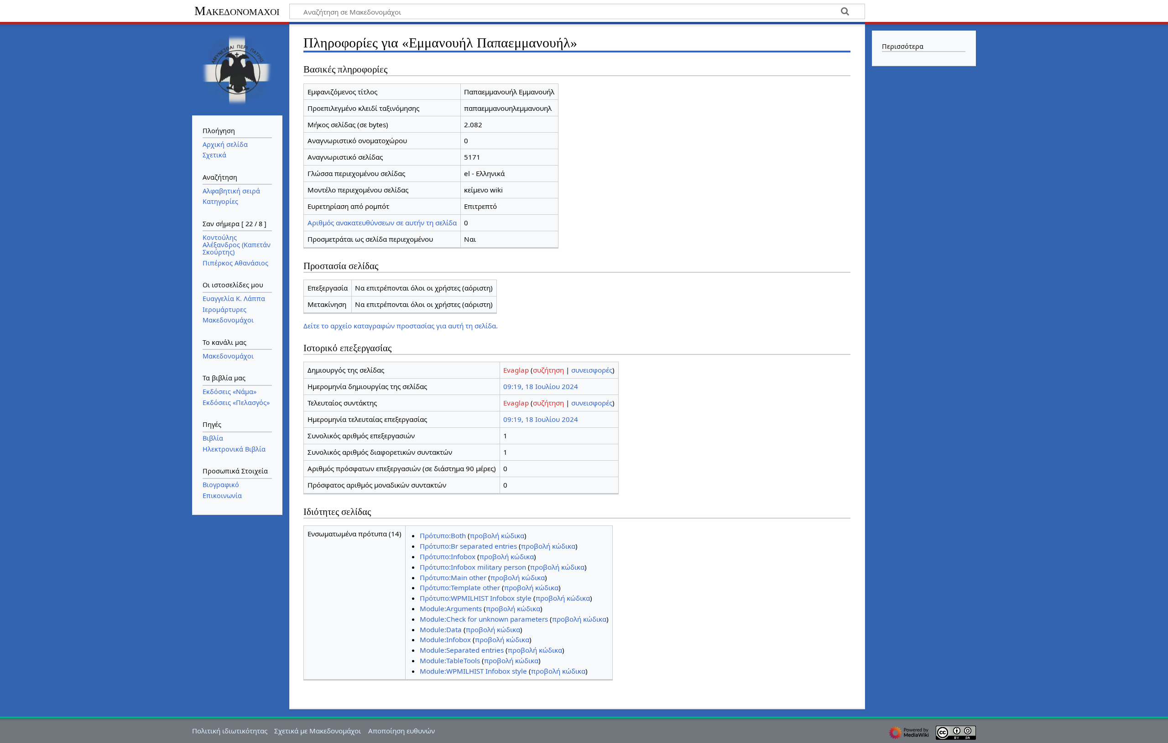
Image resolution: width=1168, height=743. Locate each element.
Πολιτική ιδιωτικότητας (229, 730)
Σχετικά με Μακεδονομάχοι (317, 730)
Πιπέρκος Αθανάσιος (235, 263)
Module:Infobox (445, 639)
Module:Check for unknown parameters (484, 618)
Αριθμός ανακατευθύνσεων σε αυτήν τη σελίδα (382, 222)
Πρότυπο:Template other (460, 587)
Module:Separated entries (462, 650)
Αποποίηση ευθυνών (401, 730)
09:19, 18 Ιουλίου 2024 (540, 386)
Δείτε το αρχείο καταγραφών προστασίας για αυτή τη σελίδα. (400, 325)
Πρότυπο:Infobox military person (473, 567)
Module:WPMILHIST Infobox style (473, 670)
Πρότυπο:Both (443, 535)
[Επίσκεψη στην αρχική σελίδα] (237, 69)
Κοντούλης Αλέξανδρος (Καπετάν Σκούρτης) (237, 244)
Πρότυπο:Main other (453, 577)
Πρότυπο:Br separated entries (468, 546)
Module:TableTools (450, 660)
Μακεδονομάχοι (237, 11)
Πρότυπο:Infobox (447, 556)
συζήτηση (548, 369)
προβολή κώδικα (497, 535)
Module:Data (441, 629)
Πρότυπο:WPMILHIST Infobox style (476, 598)
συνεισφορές (591, 369)
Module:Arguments (451, 608)
